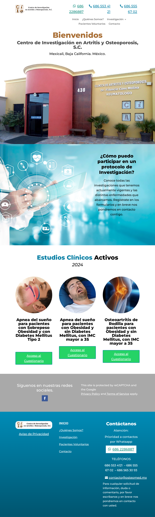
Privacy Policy (90, 394)
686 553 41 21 (101, 9)
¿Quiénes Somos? (93, 19)
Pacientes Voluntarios (92, 24)
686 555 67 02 (130, 9)
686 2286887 (76, 9)
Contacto (114, 24)
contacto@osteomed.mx (128, 477)
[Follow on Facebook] (45, 398)
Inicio (75, 19)
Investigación (115, 19)
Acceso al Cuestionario (34, 358)
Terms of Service (117, 394)
